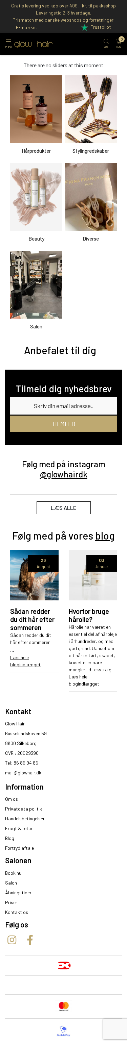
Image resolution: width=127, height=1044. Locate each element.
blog (105, 535)
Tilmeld (63, 423)
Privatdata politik (23, 809)
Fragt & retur (19, 828)
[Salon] (36, 285)
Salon (11, 883)
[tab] (60, 350)
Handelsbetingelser (25, 818)
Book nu (13, 873)
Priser (11, 902)
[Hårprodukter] (36, 109)
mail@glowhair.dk (23, 772)
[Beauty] (36, 197)
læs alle (63, 507)
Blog (9, 838)
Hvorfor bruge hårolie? (89, 615)
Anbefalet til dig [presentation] (60, 350)
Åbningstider (18, 892)
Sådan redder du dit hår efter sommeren (32, 619)
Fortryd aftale (19, 848)
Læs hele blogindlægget (25, 660)
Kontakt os (16, 912)
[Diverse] (91, 197)
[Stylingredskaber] (91, 109)
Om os (11, 799)
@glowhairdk (63, 474)
